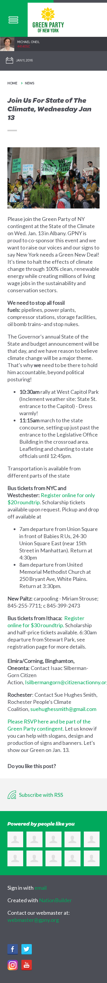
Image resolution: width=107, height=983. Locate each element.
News (29, 83)
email (40, 887)
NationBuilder (55, 900)
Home (12, 83)
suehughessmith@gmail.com (63, 709)
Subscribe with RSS (40, 794)
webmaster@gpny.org (33, 919)
